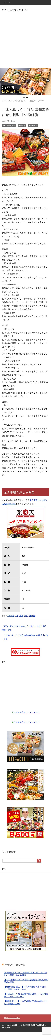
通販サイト (32, 129)
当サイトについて (12, 1021)
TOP (15, 101)
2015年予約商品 (9, 129)
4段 (16, 619)
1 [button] (24, 97)
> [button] (48, 81)
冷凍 (21, 619)
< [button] (3, 81)
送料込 (32, 619)
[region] (25, 81)
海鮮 (26, 619)
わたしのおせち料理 (14, 9)
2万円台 (10, 619)
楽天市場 (21, 129)
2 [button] (27, 97)
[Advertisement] (25, 41)
